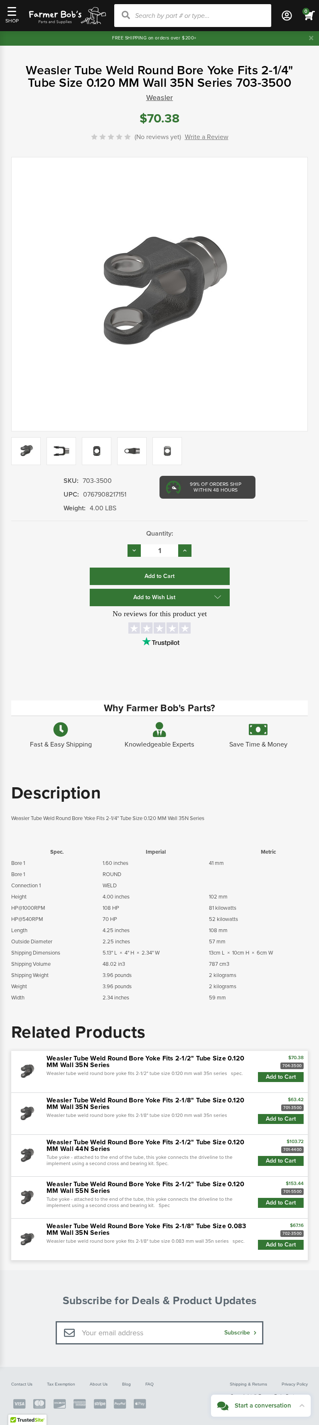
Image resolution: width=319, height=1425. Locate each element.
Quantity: (159, 533)
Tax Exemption (61, 1384)
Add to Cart (281, 1076)
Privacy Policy (295, 1384)
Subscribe (238, 1332)
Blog (126, 1384)
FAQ (149, 1384)
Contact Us (21, 1384)
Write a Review (206, 137)
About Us (99, 1384)
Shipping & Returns (248, 1384)
